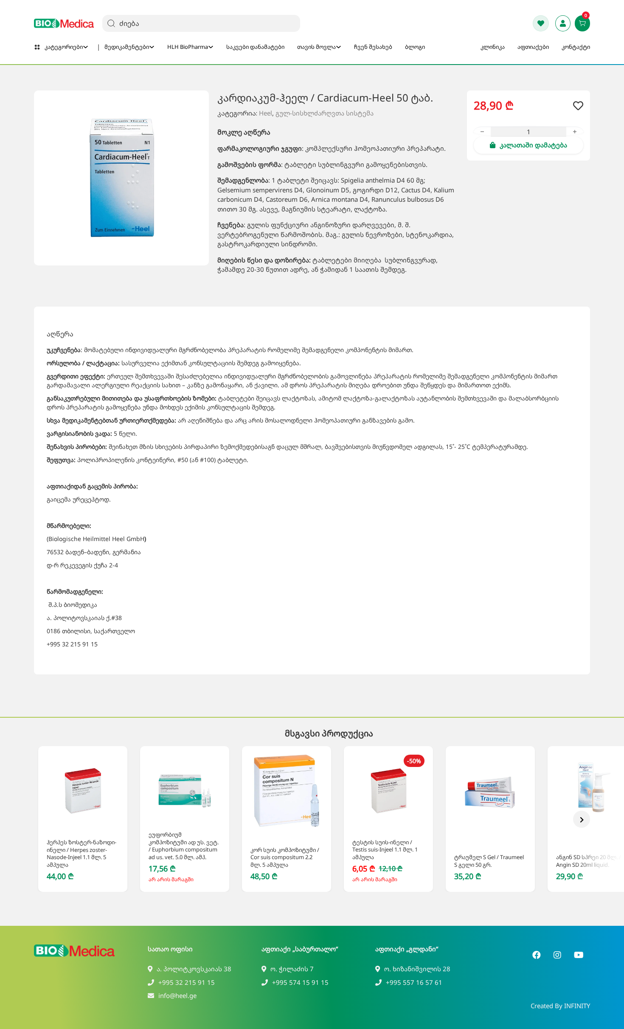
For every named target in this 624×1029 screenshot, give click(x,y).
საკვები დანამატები (255, 47)
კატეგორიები (64, 47)
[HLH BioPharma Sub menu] (211, 47)
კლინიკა (493, 47)
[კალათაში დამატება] (73, 818)
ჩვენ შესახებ (373, 47)
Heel (265, 113)
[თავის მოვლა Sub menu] (338, 47)
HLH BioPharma (187, 47)
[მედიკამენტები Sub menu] (152, 47)
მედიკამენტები (126, 47)
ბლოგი (415, 47)
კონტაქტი (576, 47)
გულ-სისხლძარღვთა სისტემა (324, 113)
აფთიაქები (533, 47)
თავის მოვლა (316, 47)
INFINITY (577, 1005)
